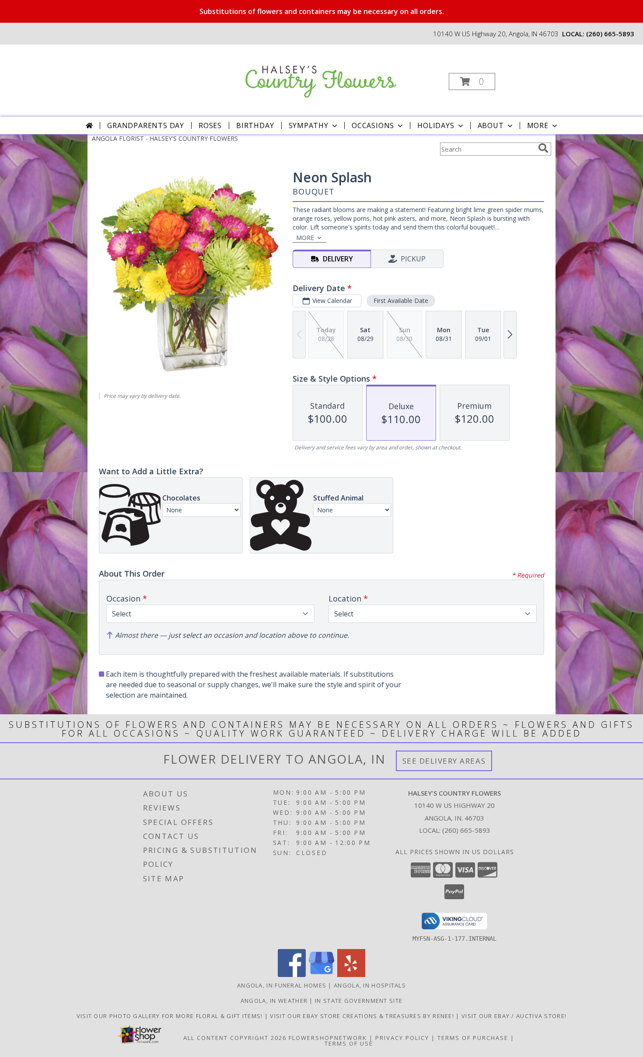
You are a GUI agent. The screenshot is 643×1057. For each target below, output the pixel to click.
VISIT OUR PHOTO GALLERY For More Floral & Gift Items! (171, 1016)
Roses (210, 125)
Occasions (373, 125)
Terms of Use (349, 1043)
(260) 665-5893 (610, 33)
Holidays (435, 125)
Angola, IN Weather (274, 1001)
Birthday (255, 125)
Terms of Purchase (472, 1038)
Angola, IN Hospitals (370, 985)
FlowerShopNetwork (328, 1038)
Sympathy (308, 125)
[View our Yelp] (351, 974)
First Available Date (401, 300)
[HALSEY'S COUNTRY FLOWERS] (321, 72)
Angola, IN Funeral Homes (281, 985)
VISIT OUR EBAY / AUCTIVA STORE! (513, 1016)
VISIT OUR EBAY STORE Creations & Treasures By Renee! (363, 1016)
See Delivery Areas (444, 761)
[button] (472, 81)
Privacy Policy (402, 1038)
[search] (543, 148)
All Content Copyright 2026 (235, 1038)
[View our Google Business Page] (321, 974)
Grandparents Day (145, 125)
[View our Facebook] (292, 974)
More (538, 125)
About (491, 125)
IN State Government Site (358, 1001)
